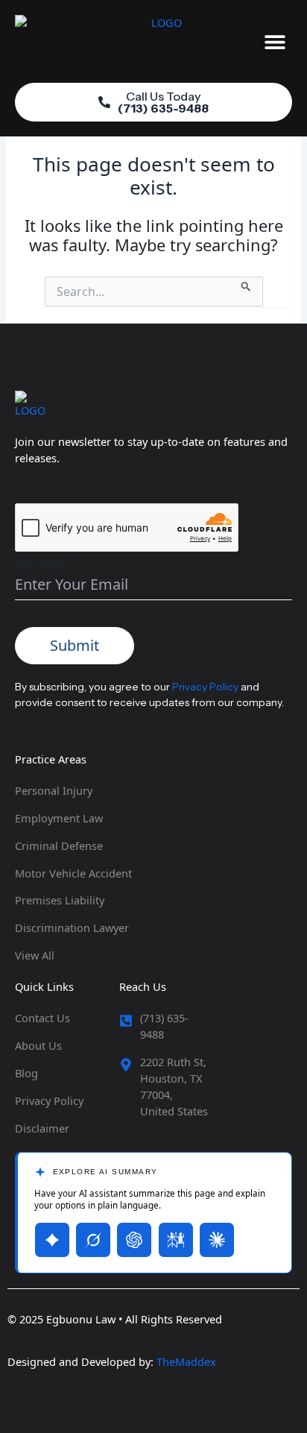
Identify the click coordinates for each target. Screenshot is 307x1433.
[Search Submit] (246, 284)
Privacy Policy (205, 686)
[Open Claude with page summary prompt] (217, 1240)
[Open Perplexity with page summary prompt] (176, 1240)
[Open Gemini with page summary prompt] (52, 1240)
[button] (275, 41)
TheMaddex (186, 1361)
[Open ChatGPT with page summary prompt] (134, 1240)
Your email (41, 562)
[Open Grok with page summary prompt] (93, 1240)
